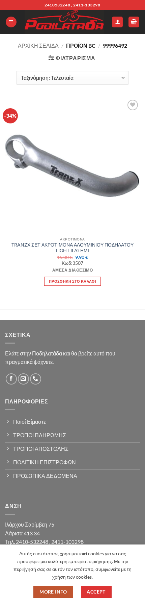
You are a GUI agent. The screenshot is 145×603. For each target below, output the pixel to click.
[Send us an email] (23, 379)
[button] (11, 22)
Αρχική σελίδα (38, 45)
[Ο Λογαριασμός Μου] (117, 22)
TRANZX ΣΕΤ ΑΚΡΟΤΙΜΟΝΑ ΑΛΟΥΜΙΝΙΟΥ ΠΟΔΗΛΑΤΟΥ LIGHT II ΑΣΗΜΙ (72, 248)
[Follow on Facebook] (11, 379)
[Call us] (35, 379)
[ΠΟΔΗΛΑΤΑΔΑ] (64, 22)
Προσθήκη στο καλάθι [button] (72, 281)
